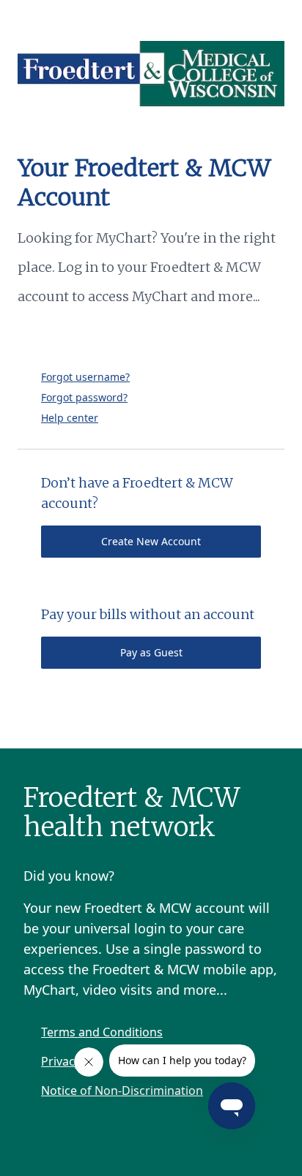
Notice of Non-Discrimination (122, 1090)
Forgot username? (85, 377)
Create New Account (151, 541)
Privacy (61, 1061)
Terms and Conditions (102, 1032)
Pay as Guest (151, 652)
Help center (69, 418)
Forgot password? (84, 397)
